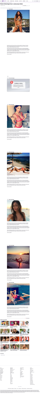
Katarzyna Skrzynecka (22, 369)
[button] (39, 1)
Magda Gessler (11, 371)
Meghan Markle (1, 370)
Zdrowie (1, 378)
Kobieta (1, 377)
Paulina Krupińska (31, 368)
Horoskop (11, 375)
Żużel (10, 382)
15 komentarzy (24, 5)
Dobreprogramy (11, 377)
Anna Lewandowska (2, 368)
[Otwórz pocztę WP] (32, 1)
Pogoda (1, 379)
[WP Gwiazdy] (4, 1)
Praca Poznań (31, 377)
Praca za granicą (31, 382)
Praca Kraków (31, 375)
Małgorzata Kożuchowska (12, 369)
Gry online (1, 380)
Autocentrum (11, 380)
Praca (30, 373)
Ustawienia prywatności (29, 388)
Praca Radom (31, 378)
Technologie (1, 375)
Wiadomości (1, 373)
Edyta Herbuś (31, 371)
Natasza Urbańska (31, 370)
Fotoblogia (11, 379)
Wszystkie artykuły (21, 373)
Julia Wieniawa (1, 369)
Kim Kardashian (21, 371)
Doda (20, 370)
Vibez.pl (20, 375)
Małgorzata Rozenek (12, 370)
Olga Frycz (31, 369)
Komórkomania (11, 378)
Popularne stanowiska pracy (32, 384)
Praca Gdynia (31, 379)
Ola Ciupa (21, 368)
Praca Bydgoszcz (31, 380)
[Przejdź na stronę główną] (1, 1)
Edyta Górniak (11, 368)
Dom (10, 373)
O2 (20, 377)
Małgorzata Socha (1, 371)
